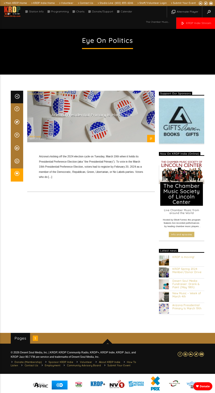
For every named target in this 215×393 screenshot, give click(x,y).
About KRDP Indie (110, 362)
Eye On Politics (57, 94)
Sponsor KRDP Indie (61, 362)
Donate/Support (102, 11)
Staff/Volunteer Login (153, 3)
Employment (52, 365)
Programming (60, 11)
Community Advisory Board (84, 365)
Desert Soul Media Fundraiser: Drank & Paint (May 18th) (186, 284)
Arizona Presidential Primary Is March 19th (91, 115)
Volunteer (67, 3)
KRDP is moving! (183, 257)
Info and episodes (181, 234)
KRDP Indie (35, 136)
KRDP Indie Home (44, 3)
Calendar (126, 11)
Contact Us (86, 3)
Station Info (36, 11)
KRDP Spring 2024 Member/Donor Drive (186, 270)
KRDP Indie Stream (198, 23)
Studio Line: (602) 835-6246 (116, 3)
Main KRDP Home (16, 3)
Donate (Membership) (28, 362)
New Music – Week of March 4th (186, 295)
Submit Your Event (184, 3)
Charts (80, 11)
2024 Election (37, 94)
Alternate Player (187, 11)
